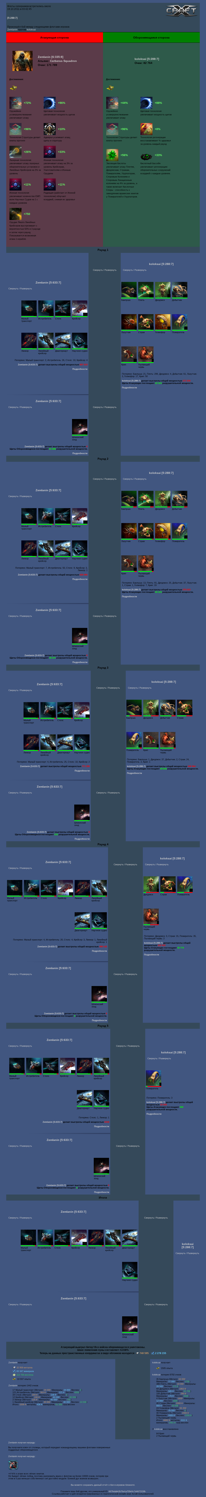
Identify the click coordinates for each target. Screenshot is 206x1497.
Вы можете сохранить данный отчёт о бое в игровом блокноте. (103, 1485)
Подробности (80, 369)
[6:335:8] (57, 56)
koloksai (31, 29)
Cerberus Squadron (63, 61)
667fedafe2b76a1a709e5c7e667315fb (127, 1491)
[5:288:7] (12, 18)
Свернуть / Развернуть (20, 288)
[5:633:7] (55, 282)
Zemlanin (12, 29)
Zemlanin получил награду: (21, 1442)
